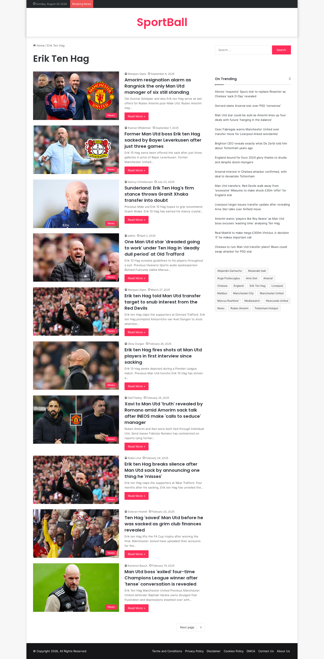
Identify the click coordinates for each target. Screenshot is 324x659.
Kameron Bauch (137, 565)
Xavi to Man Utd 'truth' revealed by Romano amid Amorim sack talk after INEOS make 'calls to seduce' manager (164, 413)
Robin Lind (134, 458)
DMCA (251, 651)
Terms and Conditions (167, 651)
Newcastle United (277, 300)
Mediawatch (252, 300)
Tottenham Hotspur (266, 308)
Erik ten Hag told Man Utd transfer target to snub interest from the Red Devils (163, 302)
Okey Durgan (136, 343)
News (220, 308)
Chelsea (222, 285)
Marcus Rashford (227, 300)
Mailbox (222, 293)
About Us (283, 651)
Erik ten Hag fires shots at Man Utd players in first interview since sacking (163, 356)
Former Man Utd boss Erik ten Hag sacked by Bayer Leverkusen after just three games (163, 140)
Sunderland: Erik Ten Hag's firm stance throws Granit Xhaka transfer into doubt (159, 194)
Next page (187, 627)
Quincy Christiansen (140, 181)
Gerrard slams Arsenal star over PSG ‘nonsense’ (248, 105)
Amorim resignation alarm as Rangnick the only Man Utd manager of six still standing (158, 86)
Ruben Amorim (239, 308)
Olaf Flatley (135, 397)
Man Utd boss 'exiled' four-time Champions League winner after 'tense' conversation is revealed (161, 578)
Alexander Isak (257, 270)
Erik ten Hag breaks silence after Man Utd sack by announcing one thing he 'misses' (162, 470)
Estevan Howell (137, 511)
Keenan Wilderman (139, 127)
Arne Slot (251, 278)
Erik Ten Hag (257, 285)
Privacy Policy (194, 651)
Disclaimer (214, 651)
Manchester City (243, 293)
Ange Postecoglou (228, 278)
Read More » (136, 116)
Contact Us (266, 651)
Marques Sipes (137, 73)
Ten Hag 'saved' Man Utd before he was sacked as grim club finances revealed (164, 524)
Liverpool (277, 285)
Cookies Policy (234, 651)
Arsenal (268, 278)
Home (40, 45)
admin (131, 235)
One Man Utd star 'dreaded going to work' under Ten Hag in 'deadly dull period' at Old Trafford (162, 248)
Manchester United (271, 293)
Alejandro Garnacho (229, 270)
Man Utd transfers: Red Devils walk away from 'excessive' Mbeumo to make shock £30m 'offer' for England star (250, 190)
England (239, 285)
